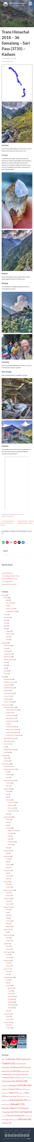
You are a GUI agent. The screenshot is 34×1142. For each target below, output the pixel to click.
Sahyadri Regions (11, 1108)
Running (6, 671)
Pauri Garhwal (11, 996)
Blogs (7, 600)
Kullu (12, 516)
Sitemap (27, 1132)
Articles (6, 597)
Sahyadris (4, 755)
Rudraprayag (11, 1002)
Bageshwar (11, 988)
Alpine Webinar (8, 741)
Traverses (22, 514)
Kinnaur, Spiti (11, 805)
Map (7, 912)
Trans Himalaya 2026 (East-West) (10, 576)
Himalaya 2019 (7, 817)
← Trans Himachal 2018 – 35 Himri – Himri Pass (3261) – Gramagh (7, 523)
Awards (6, 614)
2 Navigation (9, 712)
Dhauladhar (7, 1067)
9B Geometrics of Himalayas (13, 735)
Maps (3, 676)
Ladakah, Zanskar (12, 811)
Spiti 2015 (6, 943)
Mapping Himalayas (9, 687)
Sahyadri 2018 (7, 898)
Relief (5, 626)
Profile (5, 623)
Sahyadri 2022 (7, 929)
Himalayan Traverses (9, 682)
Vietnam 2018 (7, 1022)
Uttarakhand (11, 841)
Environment (7, 744)
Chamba (25, 1059)
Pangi (21, 1096)
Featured (19, 1067)
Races (7, 974)
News (5, 620)
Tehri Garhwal (11, 1005)
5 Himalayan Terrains (11, 721)
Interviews (6, 617)
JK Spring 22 (7, 856)
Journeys (6, 1085)
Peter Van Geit (8, 61)
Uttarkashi (10, 1007)
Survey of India (8, 696)
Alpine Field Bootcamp (10, 738)
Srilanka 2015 (7, 960)
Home (5, 1130)
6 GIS (7, 724)
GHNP (8, 1071)
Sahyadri (18, 1104)
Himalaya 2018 (9, 514)
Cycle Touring (7, 645)
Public (7, 636)
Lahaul (14, 1089)
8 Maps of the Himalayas (12, 729)
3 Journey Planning (11, 715)
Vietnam (24, 1119)
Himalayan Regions (9, 659)
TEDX (7, 639)
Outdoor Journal (10, 608)
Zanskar (10, 844)
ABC (5, 1059)
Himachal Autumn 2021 (10, 769)
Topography (7, 699)
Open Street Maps (9, 693)
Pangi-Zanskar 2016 (9, 890)
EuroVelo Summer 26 (7, 573)
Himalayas (4, 643)
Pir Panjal (27, 1096)
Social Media (7, 752)
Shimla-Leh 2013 (8, 935)
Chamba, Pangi (11, 802)
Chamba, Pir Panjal (12, 830)
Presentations (18, 1100)
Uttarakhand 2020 (8, 977)
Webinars (8, 926)
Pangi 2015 (7, 882)
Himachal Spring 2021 (9, 780)
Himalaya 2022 (7, 851)
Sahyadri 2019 (7, 907)
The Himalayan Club (11, 611)
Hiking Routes (7, 656)
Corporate (8, 634)
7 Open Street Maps (11, 726)
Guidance (24, 1071)
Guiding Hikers (7, 654)
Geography (7, 651)
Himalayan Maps (8, 679)
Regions (6, 758)
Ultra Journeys (6, 764)
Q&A (5, 668)
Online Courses (6, 705)
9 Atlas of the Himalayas (12, 732)
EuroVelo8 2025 (8, 766)
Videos (6, 673)
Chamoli (10, 991)
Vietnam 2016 (7, 1014)
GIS (5, 746)
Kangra (9, 516)
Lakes (5, 662)
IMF (7, 605)
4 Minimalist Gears (10, 718)
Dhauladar (10, 833)
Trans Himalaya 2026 (7, 581)
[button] (31, 5)
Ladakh (9, 839)
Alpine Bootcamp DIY (9, 707)
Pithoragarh (11, 999)
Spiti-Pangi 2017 (8, 952)
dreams (29, 1138)
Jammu (21, 1081)
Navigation (6, 690)
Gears (5, 648)
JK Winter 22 (7, 870)
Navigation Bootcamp (9, 749)
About (3, 595)
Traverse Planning (8, 702)
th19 (4, 1115)
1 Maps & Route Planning (12, 710)
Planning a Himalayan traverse (9, 578)
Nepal (5, 665)
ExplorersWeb (9, 603)
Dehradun (10, 993)
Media (7, 915)
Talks (5, 628)
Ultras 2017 (7, 969)
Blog (10, 1130)
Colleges (8, 631)
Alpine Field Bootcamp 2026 (9, 584)
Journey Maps (7, 685)
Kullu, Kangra (16, 514)
